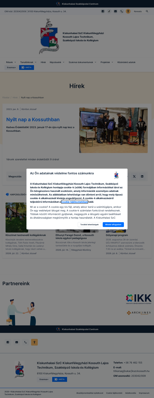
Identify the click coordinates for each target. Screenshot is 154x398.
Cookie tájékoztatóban (74, 201)
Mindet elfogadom (113, 224)
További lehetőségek (89, 224)
